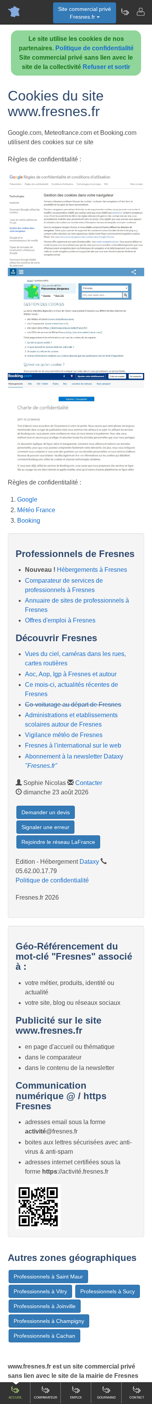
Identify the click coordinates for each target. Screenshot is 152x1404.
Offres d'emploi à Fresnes (60, 620)
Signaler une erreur (45, 827)
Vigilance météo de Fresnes (64, 735)
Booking (28, 520)
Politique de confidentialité (94, 48)
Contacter (88, 783)
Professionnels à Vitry (40, 1291)
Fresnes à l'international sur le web (73, 745)
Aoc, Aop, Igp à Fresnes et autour (71, 674)
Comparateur (45, 1397)
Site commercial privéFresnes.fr (84, 13)
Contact (136, 1397)
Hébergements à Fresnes (92, 569)
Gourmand (106, 1397)
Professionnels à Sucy (107, 1291)
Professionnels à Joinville (45, 1306)
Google (27, 499)
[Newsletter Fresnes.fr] (125, 11)
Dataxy (89, 861)
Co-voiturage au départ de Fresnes (73, 704)
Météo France (36, 510)
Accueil (15, 1397)
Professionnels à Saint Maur (48, 1276)
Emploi (75, 1397)
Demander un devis (45, 812)
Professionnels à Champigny (49, 1321)
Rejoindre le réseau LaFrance (58, 842)
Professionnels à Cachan (44, 1336)
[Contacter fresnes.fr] (140, 11)
